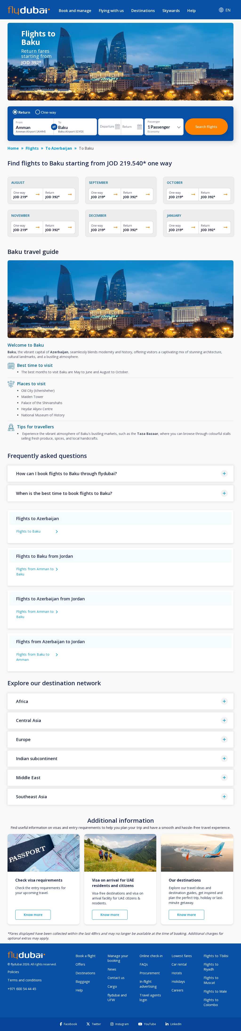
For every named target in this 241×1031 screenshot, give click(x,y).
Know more (33, 914)
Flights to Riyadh (211, 966)
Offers (80, 964)
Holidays (178, 981)
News (112, 969)
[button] (120, 473)
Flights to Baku (28, 531)
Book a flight (86, 956)
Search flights (206, 126)
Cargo (112, 986)
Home (13, 148)
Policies (13, 972)
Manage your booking (118, 958)
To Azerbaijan (58, 148)
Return (24, 112)
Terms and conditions (25, 980)
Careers (177, 990)
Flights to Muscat (211, 980)
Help (191, 10)
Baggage (83, 981)
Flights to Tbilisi (216, 956)
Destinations (143, 10)
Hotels (177, 973)
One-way (48, 112)
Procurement (150, 973)
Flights (32, 148)
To (59, 122)
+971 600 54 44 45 (22, 989)
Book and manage (75, 10)
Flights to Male (215, 991)
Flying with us (111, 10)
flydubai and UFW (117, 997)
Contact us (116, 977)
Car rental (179, 964)
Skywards (171, 10)
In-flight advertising (148, 984)
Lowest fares (182, 956)
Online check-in (151, 956)
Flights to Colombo (211, 1002)
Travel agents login (150, 997)
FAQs (144, 964)
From (19, 122)
